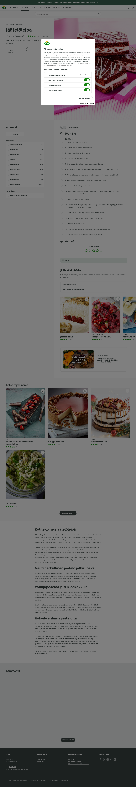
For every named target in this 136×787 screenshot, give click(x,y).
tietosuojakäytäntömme (65, 65)
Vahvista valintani (84, 98)
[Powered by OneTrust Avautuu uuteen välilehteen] (87, 103)
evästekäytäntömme (51, 65)
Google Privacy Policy (85, 63)
